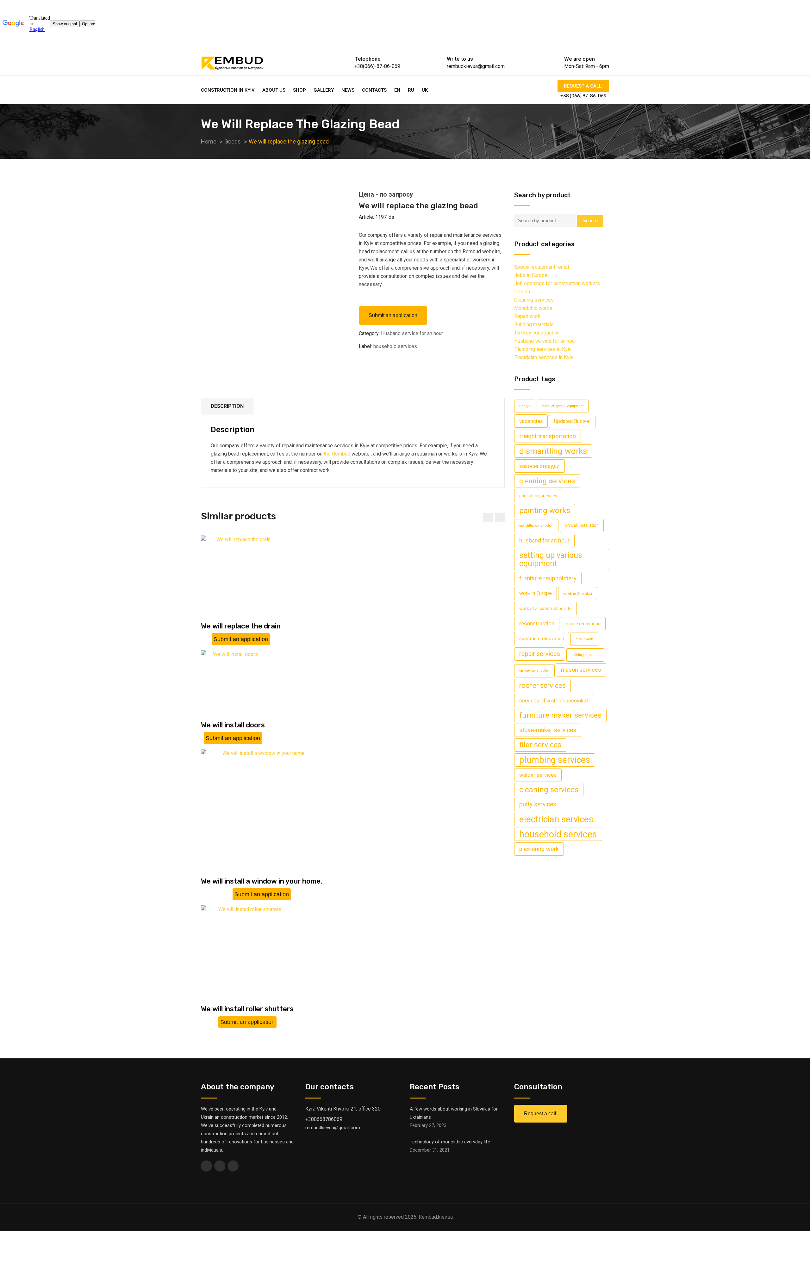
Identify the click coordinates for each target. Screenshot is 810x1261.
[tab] (227, 406)
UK (425, 90)
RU (411, 90)
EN (397, 90)
